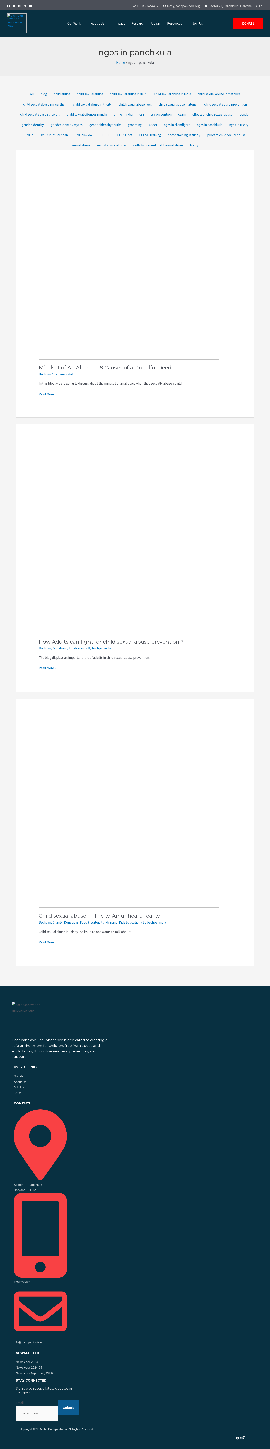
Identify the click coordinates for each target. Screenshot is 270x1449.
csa (141, 114)
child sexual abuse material (178, 104)
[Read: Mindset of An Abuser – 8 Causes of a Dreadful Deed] (117, 258)
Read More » (47, 393)
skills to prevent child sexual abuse (158, 145)
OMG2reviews (84, 135)
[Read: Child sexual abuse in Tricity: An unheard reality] (117, 806)
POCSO (105, 135)
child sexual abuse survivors (40, 114)
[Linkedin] (25, 6)
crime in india (123, 114)
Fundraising (77, 648)
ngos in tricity (238, 125)
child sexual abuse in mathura (219, 94)
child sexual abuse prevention (225, 104)
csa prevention (161, 114)
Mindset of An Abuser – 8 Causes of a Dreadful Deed (105, 367)
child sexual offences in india (87, 114)
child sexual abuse (90, 94)
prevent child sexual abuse (226, 135)
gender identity (33, 125)
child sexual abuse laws (135, 104)
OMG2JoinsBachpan (54, 135)
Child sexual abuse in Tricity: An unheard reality (99, 916)
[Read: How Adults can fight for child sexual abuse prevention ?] (117, 532)
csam (182, 114)
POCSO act (124, 135)
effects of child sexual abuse (212, 114)
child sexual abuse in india (172, 94)
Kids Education (129, 922)
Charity (57, 922)
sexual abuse (81, 145)
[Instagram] (19, 6)
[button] (82, 23)
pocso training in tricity (184, 135)
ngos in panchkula (209, 125)
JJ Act (152, 125)
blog (44, 94)
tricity (194, 145)
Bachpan (45, 374)
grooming (135, 125)
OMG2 (29, 135)
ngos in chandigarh (177, 125)
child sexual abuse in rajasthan (44, 104)
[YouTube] (30, 6)
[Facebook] (8, 6)
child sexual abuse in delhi (128, 94)
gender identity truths (105, 125)
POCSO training (150, 135)
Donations (60, 648)
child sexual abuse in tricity (92, 104)
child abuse (62, 94)
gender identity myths (67, 125)
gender (245, 114)
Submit (68, 1408)
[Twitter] (14, 6)
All (32, 94)
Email (21, 1403)
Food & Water (89, 922)
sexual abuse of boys (111, 145)
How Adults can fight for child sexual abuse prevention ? (111, 642)
